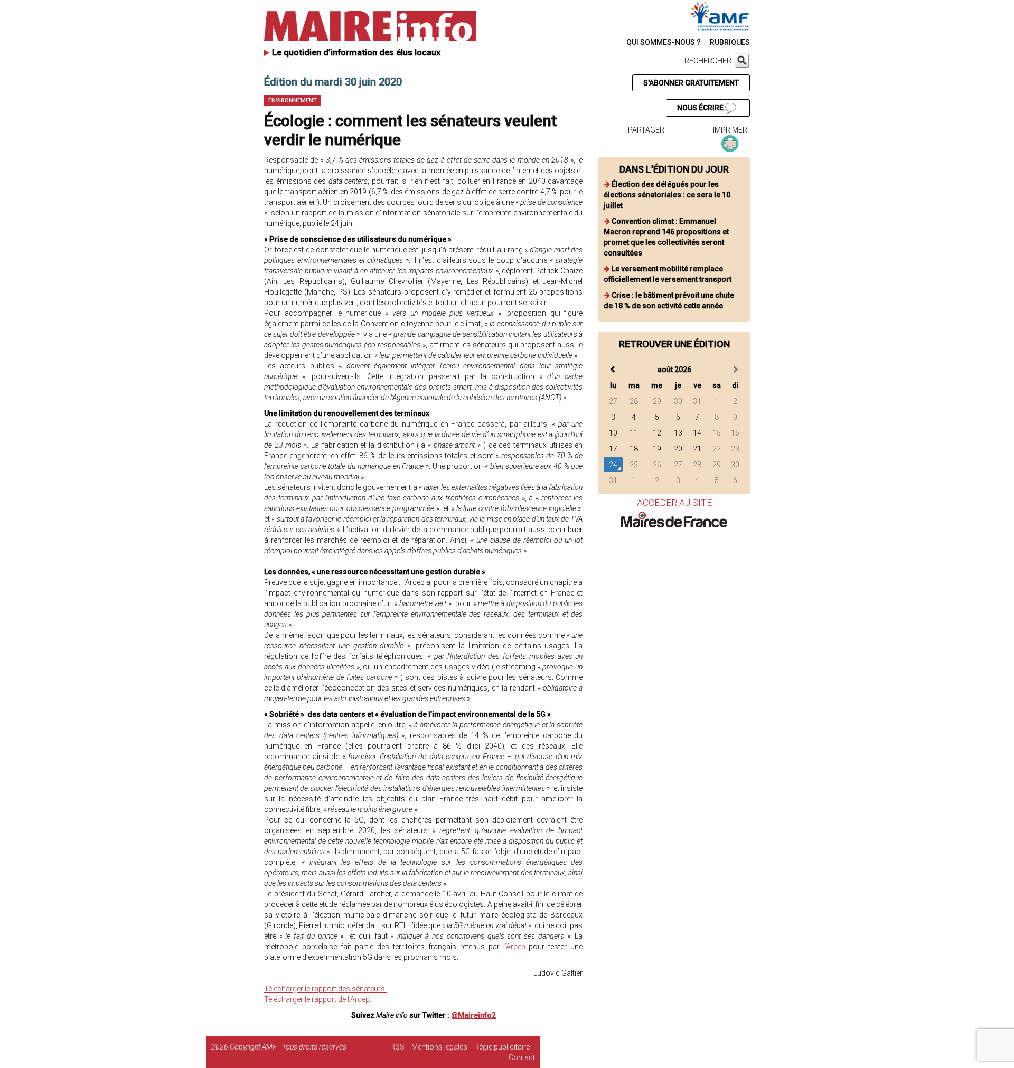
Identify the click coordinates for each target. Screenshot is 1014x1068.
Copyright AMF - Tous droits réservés (288, 1047)
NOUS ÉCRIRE (701, 107)
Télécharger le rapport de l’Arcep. (317, 999)
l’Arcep (514, 946)
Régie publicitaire (502, 1047)
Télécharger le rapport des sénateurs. (325, 989)
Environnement (292, 100)
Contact (522, 1057)
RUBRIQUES (730, 42)
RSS (397, 1047)
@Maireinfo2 (473, 1015)
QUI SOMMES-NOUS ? (663, 42)
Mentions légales (439, 1047)
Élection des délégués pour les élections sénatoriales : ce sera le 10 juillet (667, 195)
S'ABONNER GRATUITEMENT (691, 83)
